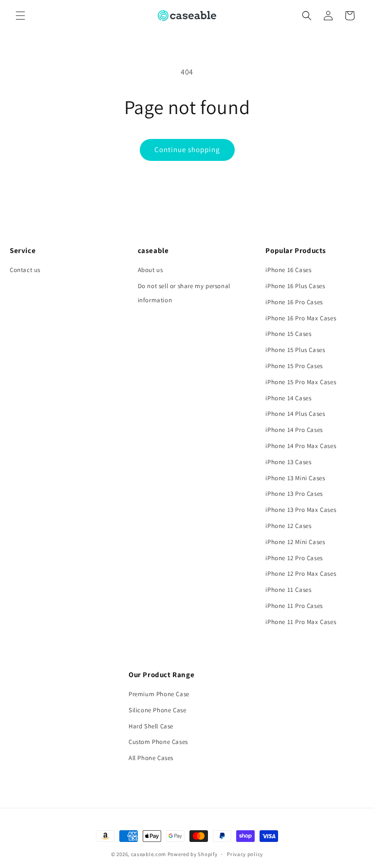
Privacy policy (245, 854)
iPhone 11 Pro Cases (293, 606)
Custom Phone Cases (158, 742)
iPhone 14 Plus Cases (295, 414)
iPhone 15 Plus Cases (295, 350)
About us (150, 270)
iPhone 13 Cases (288, 462)
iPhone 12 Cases (288, 526)
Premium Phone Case (159, 694)
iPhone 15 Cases (288, 334)
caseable (153, 250)
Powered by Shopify (193, 854)
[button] (20, 15)
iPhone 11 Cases (288, 590)
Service (23, 250)
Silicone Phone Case (157, 710)
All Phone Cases (151, 758)
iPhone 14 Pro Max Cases (300, 446)
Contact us (25, 270)
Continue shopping (187, 149)
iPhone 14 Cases (288, 398)
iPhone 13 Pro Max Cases (300, 510)
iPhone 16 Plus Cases (295, 286)
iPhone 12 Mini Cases (295, 542)
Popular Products (295, 250)
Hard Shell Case (151, 726)
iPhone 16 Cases (288, 270)
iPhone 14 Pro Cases (293, 430)
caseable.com (148, 854)
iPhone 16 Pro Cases (293, 302)
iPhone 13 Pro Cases (293, 493)
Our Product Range (161, 674)
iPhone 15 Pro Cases (293, 366)
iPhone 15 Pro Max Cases (300, 382)
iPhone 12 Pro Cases (293, 558)
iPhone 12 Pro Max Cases (300, 573)
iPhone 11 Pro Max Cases (300, 622)
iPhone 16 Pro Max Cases (300, 318)
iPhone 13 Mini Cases (295, 478)
